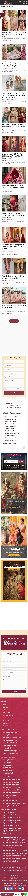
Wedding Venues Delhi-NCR (11, 861)
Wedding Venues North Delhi (11, 779)
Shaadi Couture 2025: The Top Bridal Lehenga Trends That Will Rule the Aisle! (12, 156)
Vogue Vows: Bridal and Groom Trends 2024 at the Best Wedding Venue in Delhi (13, 215)
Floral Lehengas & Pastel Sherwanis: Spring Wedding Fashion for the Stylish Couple (14, 64)
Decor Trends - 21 (9, 424)
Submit (14, 393)
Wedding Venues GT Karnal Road (12, 845)
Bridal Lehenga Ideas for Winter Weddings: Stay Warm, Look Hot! (13, 186)
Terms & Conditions (9, 715)
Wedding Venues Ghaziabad (11, 792)
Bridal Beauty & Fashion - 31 (12, 433)
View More (14, 321)
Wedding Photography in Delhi (12, 737)
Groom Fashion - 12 (10, 435)
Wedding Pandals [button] (8, 765)
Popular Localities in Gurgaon (11, 817)
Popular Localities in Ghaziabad (12, 820)
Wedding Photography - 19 (12, 426)
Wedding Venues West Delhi (11, 787)
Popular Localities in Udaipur (11, 831)
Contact (5, 723)
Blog (10, 867)
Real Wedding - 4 (9, 431)
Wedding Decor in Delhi (10, 732)
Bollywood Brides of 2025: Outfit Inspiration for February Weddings (13, 126)
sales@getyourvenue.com (8, 880)
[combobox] (14, 373)
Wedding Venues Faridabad (11, 800)
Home (4, 704)
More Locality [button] (7, 833)
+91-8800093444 (22, 2)
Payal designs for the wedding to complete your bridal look (13, 277)
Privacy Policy (7, 712)
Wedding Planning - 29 (10, 421)
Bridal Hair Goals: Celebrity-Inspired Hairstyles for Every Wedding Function (14, 35)
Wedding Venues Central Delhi (12, 790)
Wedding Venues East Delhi (11, 785)
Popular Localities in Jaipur (11, 825)
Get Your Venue (6, 68)
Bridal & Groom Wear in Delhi (11, 753)
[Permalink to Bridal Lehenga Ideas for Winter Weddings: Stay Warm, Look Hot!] (14, 175)
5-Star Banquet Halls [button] (9, 848)
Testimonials (15, 867)
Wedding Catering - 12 (10, 438)
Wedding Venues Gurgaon (11, 798)
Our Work (21, 867)
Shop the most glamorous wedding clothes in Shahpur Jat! (14, 306)
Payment (17, 868)
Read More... (10, 40)
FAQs (4, 710)
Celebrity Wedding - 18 (10, 440)
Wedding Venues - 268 (11, 417)
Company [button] (5, 707)
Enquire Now (7, 894)
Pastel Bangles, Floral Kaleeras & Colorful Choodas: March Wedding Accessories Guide (13, 95)
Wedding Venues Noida (10, 795)
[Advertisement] (14, 340)
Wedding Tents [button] (7, 770)
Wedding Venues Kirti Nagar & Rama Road (15, 853)
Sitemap (5, 726)
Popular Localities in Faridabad (12, 815)
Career (22, 868)
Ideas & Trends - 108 (10, 419)
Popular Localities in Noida (11, 823)
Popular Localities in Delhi (10, 812)
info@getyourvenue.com (21, 880)
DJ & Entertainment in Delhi (11, 743)
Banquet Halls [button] (7, 762)
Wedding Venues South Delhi (11, 782)
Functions (12, 868)
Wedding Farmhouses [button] (9, 760)
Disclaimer (6, 720)
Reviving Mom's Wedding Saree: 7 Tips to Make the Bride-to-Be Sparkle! (13, 247)
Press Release (7, 718)
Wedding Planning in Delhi (10, 735)
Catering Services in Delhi (10, 740)
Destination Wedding (9, 773)
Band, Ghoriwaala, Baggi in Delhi (12, 751)
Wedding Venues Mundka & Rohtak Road (15, 850)
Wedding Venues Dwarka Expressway (14, 806)
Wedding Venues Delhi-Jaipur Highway (14, 803)
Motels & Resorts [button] (8, 768)
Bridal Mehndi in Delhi (9, 748)
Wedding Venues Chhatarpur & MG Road (15, 842)
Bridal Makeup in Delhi (9, 745)
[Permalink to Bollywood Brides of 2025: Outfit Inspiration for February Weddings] (14, 115)
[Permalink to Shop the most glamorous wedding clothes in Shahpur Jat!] (14, 295)
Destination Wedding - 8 (11, 428)
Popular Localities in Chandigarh (12, 828)
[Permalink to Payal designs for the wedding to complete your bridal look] (14, 266)
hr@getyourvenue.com (20, 870)
